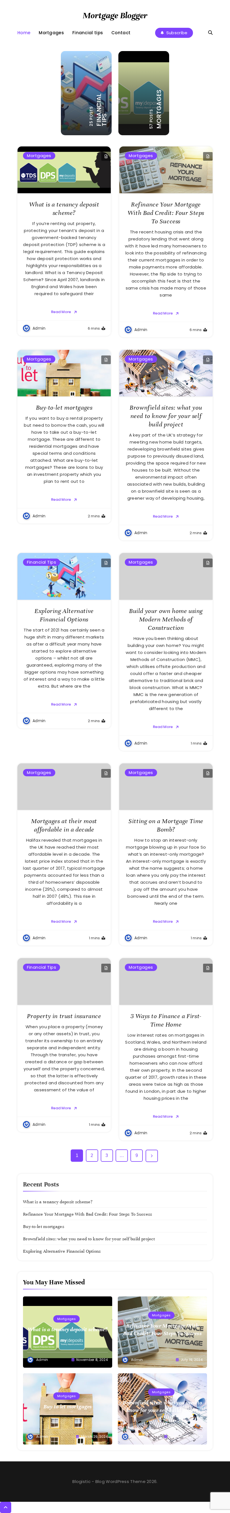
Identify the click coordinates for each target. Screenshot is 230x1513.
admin (39, 328)
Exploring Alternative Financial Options (62, 1251)
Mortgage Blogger (115, 15)
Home (23, 33)
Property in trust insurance (64, 1016)
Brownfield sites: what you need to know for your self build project (166, 416)
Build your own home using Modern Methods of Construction (166, 619)
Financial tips (87, 33)
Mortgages (51, 33)
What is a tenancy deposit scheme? (58, 1202)
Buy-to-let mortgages (64, 407)
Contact (120, 33)
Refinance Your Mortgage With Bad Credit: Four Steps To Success (166, 213)
